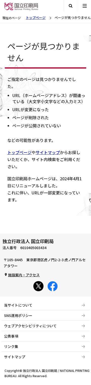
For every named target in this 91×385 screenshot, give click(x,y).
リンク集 (11, 346)
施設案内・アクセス (24, 274)
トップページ (36, 17)
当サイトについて (18, 305)
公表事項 (11, 336)
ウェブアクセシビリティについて (30, 325)
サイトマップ (48, 152)
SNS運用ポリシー (18, 315)
